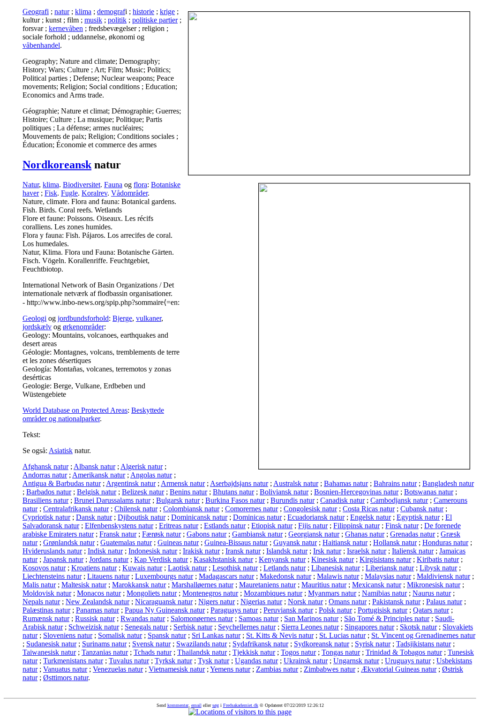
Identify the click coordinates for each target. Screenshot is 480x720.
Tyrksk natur (173, 661)
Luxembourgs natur (164, 576)
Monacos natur (99, 593)
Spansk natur (167, 635)
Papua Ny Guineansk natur (165, 610)
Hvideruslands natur (52, 551)
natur (61, 11)
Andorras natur (44, 475)
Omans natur (348, 602)
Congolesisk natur (310, 509)
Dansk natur (94, 517)
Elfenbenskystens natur (119, 526)
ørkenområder (83, 327)
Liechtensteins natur (52, 576)
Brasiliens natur (45, 500)
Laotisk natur (187, 568)
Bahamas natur (346, 483)
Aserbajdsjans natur (239, 483)
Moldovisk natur (46, 593)
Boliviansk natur (284, 492)
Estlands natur (225, 526)
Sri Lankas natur (216, 635)
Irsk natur (327, 551)
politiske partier (155, 20)
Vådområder (129, 193)
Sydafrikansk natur (260, 644)
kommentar (177, 705)
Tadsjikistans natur (423, 644)
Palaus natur (444, 602)
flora (140, 185)
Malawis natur (338, 576)
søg (215, 705)
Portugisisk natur (382, 610)
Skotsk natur (418, 627)
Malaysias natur (388, 576)
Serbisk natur (192, 627)
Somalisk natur (120, 635)
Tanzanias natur (105, 652)
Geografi (35, 11)
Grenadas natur (412, 534)
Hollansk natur (395, 542)
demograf (111, 11)
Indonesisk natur (152, 551)
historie (143, 11)
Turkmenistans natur (73, 661)
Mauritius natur (323, 585)
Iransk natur (243, 551)
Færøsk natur (161, 534)
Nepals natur (41, 602)
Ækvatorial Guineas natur (398, 669)
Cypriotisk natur (46, 517)
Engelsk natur (370, 517)
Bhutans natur (233, 492)
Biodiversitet (81, 185)
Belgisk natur (96, 492)
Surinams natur (104, 644)
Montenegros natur (210, 593)
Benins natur (188, 492)
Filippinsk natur (356, 526)
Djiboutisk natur (141, 517)
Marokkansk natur (139, 585)
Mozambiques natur (273, 593)
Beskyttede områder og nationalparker (93, 414)
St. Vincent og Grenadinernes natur (423, 635)
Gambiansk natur (257, 534)
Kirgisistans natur (385, 559)
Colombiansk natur (191, 509)
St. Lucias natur (342, 635)
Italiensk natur (413, 551)
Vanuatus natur (65, 669)
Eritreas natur (178, 526)
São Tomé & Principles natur (386, 618)
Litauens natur (108, 576)
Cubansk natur (421, 509)
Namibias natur (384, 593)
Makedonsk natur (285, 576)
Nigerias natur (261, 602)
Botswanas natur (428, 492)
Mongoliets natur (152, 593)
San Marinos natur (311, 618)
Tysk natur (213, 661)
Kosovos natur (44, 568)
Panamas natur (97, 610)
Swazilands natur (201, 644)
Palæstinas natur (46, 610)
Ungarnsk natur (356, 661)
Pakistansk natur (396, 602)
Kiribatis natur (438, 559)
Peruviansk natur (288, 610)
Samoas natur (258, 618)
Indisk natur (105, 551)
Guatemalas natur (126, 542)
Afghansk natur (45, 466)
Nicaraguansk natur (164, 602)
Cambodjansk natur (399, 500)
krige (167, 11)
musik (93, 20)
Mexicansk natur (376, 585)
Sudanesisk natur (51, 644)
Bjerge (122, 318)
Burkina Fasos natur (235, 500)
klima (83, 11)
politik (117, 20)
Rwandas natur (142, 618)
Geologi (34, 318)
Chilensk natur (136, 509)
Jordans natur (108, 559)
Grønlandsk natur (69, 542)
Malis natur (39, 585)
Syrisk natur (372, 644)
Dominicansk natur (199, 517)
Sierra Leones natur (310, 627)
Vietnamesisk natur (177, 669)
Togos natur (298, 652)
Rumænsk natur (45, 618)
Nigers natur (216, 602)
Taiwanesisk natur (49, 652)
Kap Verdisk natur (161, 559)
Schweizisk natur (93, 627)
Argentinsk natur (131, 483)
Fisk (51, 193)
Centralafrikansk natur (76, 509)
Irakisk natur (201, 551)
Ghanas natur (364, 534)
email (196, 705)
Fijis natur (313, 526)
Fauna (113, 185)
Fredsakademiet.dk (240, 705)
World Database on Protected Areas (75, 410)
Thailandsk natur (202, 652)
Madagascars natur (226, 576)
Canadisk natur (342, 500)
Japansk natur (63, 559)
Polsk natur (335, 610)
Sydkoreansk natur (321, 644)
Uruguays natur (408, 661)
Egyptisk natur (418, 517)
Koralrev (94, 193)
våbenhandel (41, 45)
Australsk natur (295, 483)
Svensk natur (151, 644)
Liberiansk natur (390, 568)
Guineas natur (178, 542)
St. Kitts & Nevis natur (280, 635)
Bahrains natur (395, 483)
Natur (30, 185)
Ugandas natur (256, 661)
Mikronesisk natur (433, 585)
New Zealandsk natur (97, 602)
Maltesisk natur (83, 585)
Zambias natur (277, 669)
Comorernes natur (251, 509)
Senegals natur (146, 627)
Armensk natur (183, 483)
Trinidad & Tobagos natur (404, 652)
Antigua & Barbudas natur (61, 483)
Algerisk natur (141, 466)
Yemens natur (230, 669)
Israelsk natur (366, 551)
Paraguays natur (234, 610)
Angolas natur (151, 475)
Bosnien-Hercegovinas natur (356, 492)
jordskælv (37, 327)
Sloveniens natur (67, 635)
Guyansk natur (295, 542)
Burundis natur (292, 500)
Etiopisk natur (271, 526)
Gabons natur (206, 534)
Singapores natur (369, 627)
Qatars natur (431, 610)
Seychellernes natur (247, 627)
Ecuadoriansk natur (316, 517)
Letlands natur (284, 568)
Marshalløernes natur (202, 585)
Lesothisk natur (235, 568)
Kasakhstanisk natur (223, 559)
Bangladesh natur (448, 483)
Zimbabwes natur (329, 669)
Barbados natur (48, 492)
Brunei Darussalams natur (112, 500)
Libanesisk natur (335, 568)
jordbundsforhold (83, 318)
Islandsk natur (287, 551)
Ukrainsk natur (306, 661)
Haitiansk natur (345, 542)
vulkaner (148, 318)
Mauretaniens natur (267, 585)
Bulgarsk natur (178, 500)
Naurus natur (431, 593)
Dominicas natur (257, 517)
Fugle (69, 193)
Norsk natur (305, 602)
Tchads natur (153, 652)
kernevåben (66, 28)
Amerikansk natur (98, 475)
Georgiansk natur (313, 534)
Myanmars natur (332, 593)
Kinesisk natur (332, 559)
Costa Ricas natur (369, 509)
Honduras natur (445, 542)
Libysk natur (438, 568)
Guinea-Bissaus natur (236, 542)
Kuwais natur (142, 568)
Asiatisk (61, 451)
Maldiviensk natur (443, 576)
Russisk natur (95, 618)
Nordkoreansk (56, 165)
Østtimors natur (65, 678)
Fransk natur (117, 534)
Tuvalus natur (129, 661)
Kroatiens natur (94, 568)
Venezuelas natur (118, 669)
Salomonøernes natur (202, 618)
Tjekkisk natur (253, 652)
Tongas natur (341, 652)
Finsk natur (402, 526)
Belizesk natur (143, 492)
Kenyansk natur (282, 559)
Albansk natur (94, 466)
